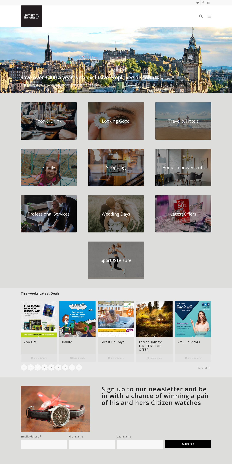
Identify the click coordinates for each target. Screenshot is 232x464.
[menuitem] (201, 16)
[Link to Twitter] (197, 2)
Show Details (40, 357)
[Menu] (209, 16)
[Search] (201, 16)
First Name (76, 436)
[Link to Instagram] (208, 2)
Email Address (31, 436)
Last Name (124, 436)
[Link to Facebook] (203, 2)
